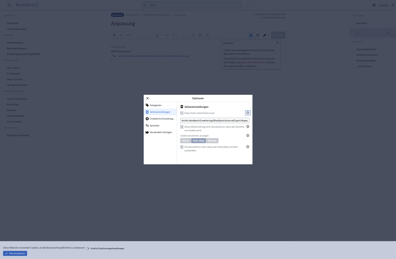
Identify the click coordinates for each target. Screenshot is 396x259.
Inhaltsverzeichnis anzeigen (194, 135)
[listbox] (160, 133)
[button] (147, 98)
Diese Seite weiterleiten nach (199, 113)
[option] (160, 105)
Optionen (198, 98)
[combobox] (214, 120)
